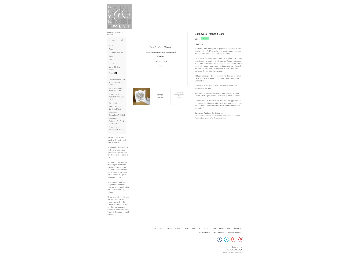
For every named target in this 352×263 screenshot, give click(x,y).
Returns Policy (218, 232)
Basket (111, 73)
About (111, 49)
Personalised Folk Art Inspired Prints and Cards (117, 82)
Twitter (111, 56)
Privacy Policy (204, 232)
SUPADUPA (234, 249)
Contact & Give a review (221, 228)
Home (111, 45)
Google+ (112, 63)
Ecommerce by (237, 247)
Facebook (112, 60)
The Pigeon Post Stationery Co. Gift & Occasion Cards (116, 121)
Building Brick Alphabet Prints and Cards (116, 96)
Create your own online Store (233, 252)
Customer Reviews (116, 53)
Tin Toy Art (113, 103)
